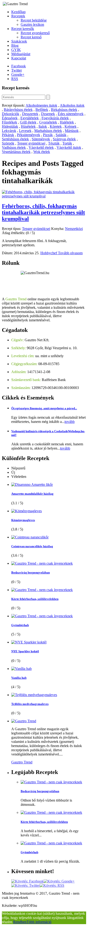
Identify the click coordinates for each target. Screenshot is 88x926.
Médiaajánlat (20, 54)
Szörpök (8, 143)
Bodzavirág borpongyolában (30, 572)
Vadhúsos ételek (14, 147)
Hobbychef (49, 253)
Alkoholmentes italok (41, 105)
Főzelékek (9, 122)
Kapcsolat (18, 58)
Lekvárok (9, 131)
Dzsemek (48, 114)
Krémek (71, 126)
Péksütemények (28, 135)
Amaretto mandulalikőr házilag (32, 493)
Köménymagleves (23, 520)
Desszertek (30, 114)
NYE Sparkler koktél (25, 651)
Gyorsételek (48, 122)
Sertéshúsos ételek (15, 139)
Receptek (18, 16)
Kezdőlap (18, 12)
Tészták (54, 143)
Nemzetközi (74, 229)
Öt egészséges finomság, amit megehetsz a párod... (44, 408)
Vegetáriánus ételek (16, 152)
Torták (67, 143)
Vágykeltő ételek (41, 147)
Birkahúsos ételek (64, 110)
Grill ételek (28, 122)
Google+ (17, 74)
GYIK (16, 50)
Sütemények (41, 139)
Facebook (18, 66)
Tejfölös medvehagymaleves (30, 704)
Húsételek (28, 126)
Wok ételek (41, 152)
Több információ (39, 922)
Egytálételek (29, 118)
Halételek (67, 122)
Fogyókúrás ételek (55, 118)
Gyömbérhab (20, 625)
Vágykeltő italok (69, 147)
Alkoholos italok (72, 105)
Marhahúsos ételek (48, 131)
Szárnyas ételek (64, 139)
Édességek (10, 118)
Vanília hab (19, 677)
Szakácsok (19, 41)
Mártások (72, 131)
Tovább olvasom (70, 253)
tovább (70, 422)
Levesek (25, 131)
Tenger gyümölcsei (31, 143)
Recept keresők (22, 29)
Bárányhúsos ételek (18, 110)
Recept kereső (31, 37)
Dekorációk (10, 114)
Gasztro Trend (21, 762)
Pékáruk (8, 135)
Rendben (20, 922)
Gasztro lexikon (32, 24)
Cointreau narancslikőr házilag (32, 546)
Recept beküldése (34, 20)
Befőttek (41, 110)
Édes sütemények (71, 114)
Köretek (56, 126)
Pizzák (48, 135)
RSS (14, 79)
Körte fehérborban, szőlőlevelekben (34, 599)
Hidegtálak (10, 126)
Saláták (61, 135)
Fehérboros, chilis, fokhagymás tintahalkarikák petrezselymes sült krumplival (43, 212)
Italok (42, 126)
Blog (15, 45)
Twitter (16, 70)
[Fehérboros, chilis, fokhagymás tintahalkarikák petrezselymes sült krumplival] (44, 196)
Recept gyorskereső (35, 33)
